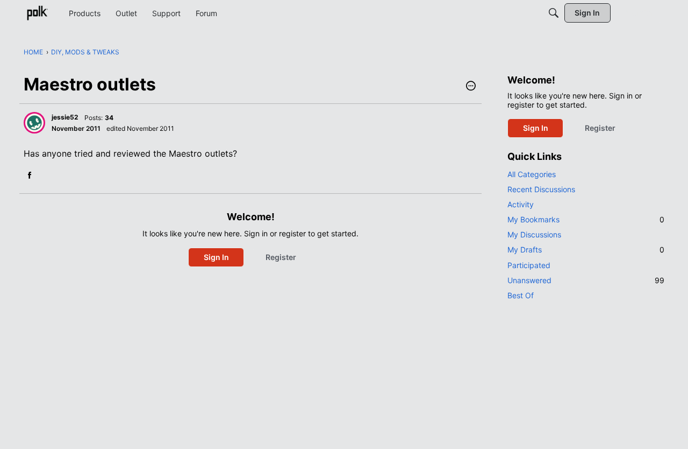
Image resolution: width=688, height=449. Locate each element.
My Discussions (534, 234)
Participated (528, 265)
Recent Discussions (541, 189)
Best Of (520, 295)
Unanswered (585, 280)
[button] (470, 87)
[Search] (553, 13)
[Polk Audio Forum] (37, 13)
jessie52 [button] (65, 117)
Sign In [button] (216, 257)
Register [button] (281, 257)
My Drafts (585, 249)
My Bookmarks (585, 219)
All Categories (531, 174)
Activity (520, 204)
